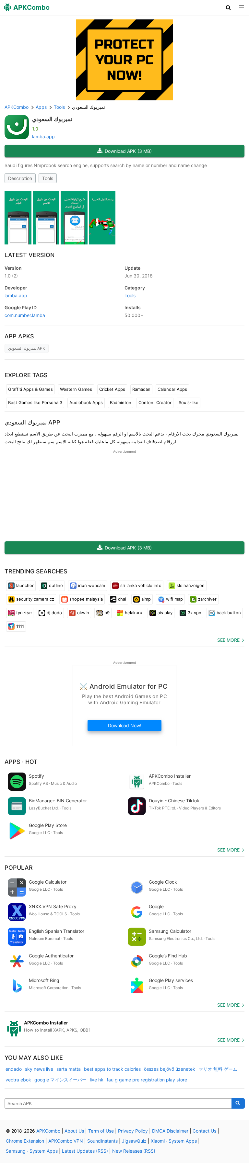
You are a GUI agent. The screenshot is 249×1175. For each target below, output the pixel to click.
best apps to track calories (112, 1069)
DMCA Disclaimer (170, 1131)
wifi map (174, 599)
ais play (165, 612)
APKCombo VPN (65, 1141)
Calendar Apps (172, 389)
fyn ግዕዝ (23, 612)
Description (20, 178)
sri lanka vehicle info (140, 585)
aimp (146, 599)
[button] (228, 7)
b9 (107, 612)
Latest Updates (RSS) (85, 1151)
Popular (19, 867)
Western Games (76, 389)
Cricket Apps (112, 389)
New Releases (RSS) (133, 1151)
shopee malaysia (86, 599)
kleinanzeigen (191, 585)
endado (14, 1069)
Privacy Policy (133, 1131)
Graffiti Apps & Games (30, 389)
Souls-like (188, 402)
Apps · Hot (21, 761)
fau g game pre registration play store (147, 1079)
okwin (83, 612)
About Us (74, 1131)
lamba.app (43, 136)
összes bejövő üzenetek (169, 1069)
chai (122, 599)
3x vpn (194, 612)
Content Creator (155, 402)
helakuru (133, 612)
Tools (47, 178)
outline (56, 585)
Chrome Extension (25, 1141)
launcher (25, 585)
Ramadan (141, 389)
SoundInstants (102, 1141)
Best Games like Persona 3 (35, 402)
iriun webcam (91, 585)
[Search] (238, 1103)
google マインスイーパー (60, 1079)
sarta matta (68, 1069)
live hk (96, 1079)
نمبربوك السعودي (52, 119)
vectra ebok (18, 1079)
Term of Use (101, 1131)
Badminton (120, 402)
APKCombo (17, 107)
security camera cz (35, 599)
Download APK (128, 151)
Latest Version (29, 255)
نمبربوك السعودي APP (32, 422)
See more (228, 640)
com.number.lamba (25, 315)
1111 (20, 626)
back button (229, 612)
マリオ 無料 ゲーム (217, 1069)
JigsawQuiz (134, 1141)
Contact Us (204, 1131)
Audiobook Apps (86, 402)
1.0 (11, 275)
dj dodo (54, 612)
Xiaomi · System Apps (174, 1141)
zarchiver (207, 599)
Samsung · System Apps (32, 1151)
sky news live (39, 1069)
